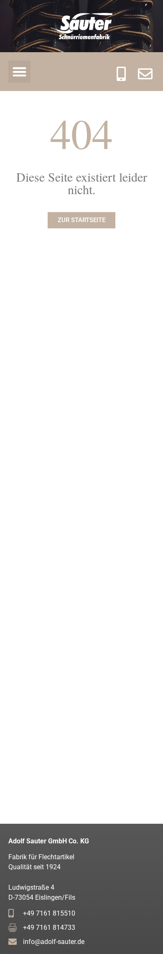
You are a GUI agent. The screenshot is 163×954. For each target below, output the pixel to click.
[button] (19, 72)
